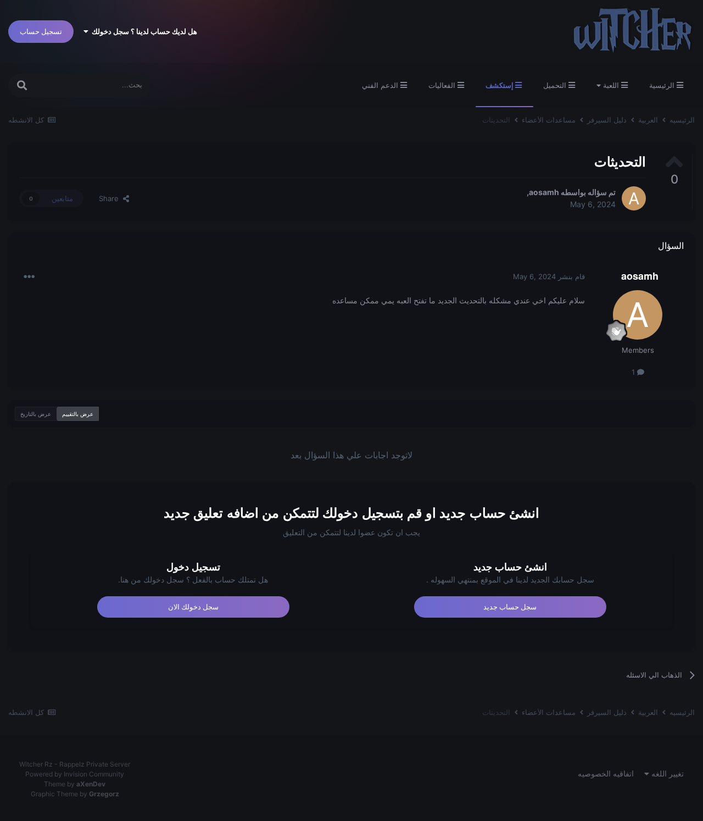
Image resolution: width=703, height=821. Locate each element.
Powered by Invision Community (74, 774)
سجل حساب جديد (510, 606)
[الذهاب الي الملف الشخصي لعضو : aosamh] (634, 198)
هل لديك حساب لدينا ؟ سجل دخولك (142, 31)
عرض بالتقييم (77, 413)
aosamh (544, 192)
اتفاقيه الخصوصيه (606, 773)
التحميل (555, 85)
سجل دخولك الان (193, 606)
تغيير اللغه (666, 773)
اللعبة (611, 85)
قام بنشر (549, 276)
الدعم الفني (381, 85)
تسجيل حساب (41, 31)
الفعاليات (442, 85)
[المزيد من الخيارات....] (29, 277)
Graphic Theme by (75, 794)
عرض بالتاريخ (35, 413)
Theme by (74, 784)
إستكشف (500, 85)
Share (111, 198)
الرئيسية (663, 85)
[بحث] (22, 85)
